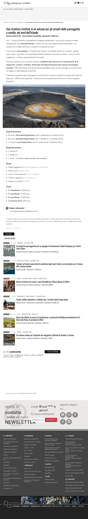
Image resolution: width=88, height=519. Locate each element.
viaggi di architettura (30, 445)
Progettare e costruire (10, 471)
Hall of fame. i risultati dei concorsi (11, 474)
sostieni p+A (46, 506)
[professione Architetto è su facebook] (75, 415)
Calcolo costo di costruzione (74, 470)
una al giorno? (47, 408)
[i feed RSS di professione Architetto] (63, 415)
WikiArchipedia (49, 480)
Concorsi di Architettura (10, 446)
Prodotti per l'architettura (11, 485)
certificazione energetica (31, 459)
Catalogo (6, 465)
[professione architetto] (20, 3)
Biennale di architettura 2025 (74, 482)
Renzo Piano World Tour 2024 (74, 485)
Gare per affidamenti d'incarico (54, 452)
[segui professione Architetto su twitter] (63, 422)
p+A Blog (6, 462)
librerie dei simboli (29, 474)
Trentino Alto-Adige (23, 261)
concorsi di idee (9, 238)
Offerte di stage (49, 455)
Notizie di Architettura (10, 449)
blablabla (27, 456)
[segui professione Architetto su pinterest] (69, 422)
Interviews (6, 482)
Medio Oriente (21, 296)
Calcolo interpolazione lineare (74, 473)
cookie (74, 506)
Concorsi (6, 243)
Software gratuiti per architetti (33, 477)
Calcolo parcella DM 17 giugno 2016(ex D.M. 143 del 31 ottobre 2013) (75, 450)
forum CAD (27, 468)
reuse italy (35, 314)
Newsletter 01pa (50, 470)
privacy (67, 506)
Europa (19, 278)
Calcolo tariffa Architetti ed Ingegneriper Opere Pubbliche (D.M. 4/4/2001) (73, 465)
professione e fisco (30, 462)
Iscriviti (51, 420)
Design (5, 455)
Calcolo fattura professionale (74, 439)
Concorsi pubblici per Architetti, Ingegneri (51, 439)
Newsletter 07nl (50, 467)
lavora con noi (58, 506)
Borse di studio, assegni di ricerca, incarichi (53, 444)
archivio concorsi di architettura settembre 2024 (21, 393)
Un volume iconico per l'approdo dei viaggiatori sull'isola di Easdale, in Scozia (45, 335)
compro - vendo (29, 448)
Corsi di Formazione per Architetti (10, 442)
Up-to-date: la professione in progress (12, 479)
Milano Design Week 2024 (73, 488)
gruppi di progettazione (31, 439)
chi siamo (16, 506)
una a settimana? (43, 413)
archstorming (30, 296)
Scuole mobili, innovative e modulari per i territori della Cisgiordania (42, 299)
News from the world (9, 468)
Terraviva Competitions (40, 278)
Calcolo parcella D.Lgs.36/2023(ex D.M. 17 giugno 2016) (73, 443)
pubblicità (25, 506)
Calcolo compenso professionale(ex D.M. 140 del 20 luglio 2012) (73, 457)
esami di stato (28, 453)
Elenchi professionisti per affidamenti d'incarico (52, 448)
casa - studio (28, 450)
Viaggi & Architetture (9, 452)
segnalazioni (35, 506)
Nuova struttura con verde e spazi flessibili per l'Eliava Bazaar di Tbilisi (42, 281)
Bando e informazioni (17, 208)
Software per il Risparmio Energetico (32, 481)
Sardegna (20, 243)
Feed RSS (48, 473)
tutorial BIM (69, 476)
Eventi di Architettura (9, 439)
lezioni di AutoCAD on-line (32, 471)
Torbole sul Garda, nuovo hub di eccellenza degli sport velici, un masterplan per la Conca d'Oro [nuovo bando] (49, 265)
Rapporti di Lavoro (50, 458)
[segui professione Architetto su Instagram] (69, 415)
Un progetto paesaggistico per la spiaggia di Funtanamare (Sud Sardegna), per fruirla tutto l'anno (48, 247)
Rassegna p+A (7, 488)
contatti (81, 506)
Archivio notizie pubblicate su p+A (12, 458)
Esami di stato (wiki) (51, 482)
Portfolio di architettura (52, 461)
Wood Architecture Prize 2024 (74, 491)
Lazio (18, 314)
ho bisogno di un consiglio (32, 442)
